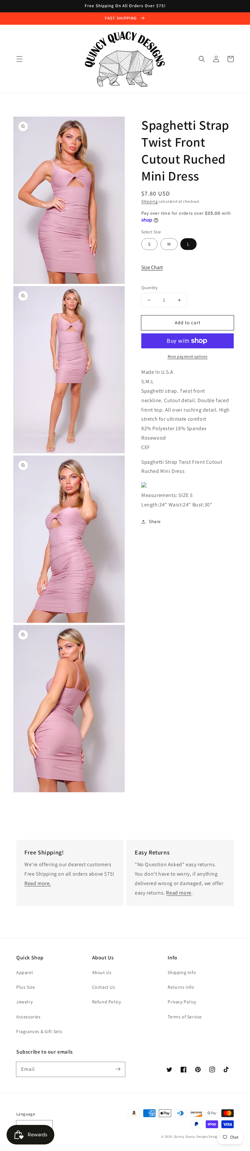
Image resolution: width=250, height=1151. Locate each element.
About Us (102, 972)
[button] (19, 59)
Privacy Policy (182, 1002)
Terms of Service (185, 1017)
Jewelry (24, 1002)
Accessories (28, 1017)
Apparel (24, 972)
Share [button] (155, 521)
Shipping (149, 201)
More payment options (188, 356)
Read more (178, 892)
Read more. (37, 883)
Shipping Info (182, 972)
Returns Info (181, 987)
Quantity (149, 287)
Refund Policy (106, 1002)
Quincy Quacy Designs (191, 1136)
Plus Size (25, 987)
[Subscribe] (118, 1069)
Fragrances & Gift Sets (39, 1031)
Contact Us (103, 987)
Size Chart (152, 267)
